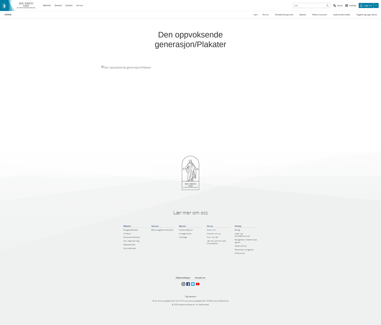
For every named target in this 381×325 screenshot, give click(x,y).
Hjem (256, 14)
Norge (8, 15)
